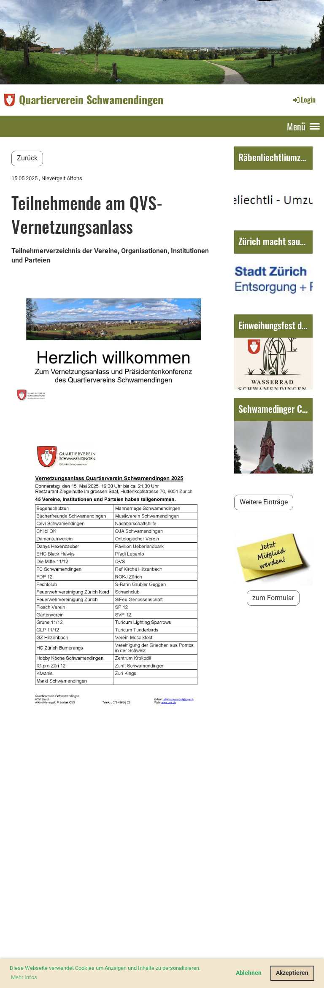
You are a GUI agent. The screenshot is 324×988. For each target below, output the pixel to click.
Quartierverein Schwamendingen (91, 99)
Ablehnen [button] (249, 973)
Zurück (27, 158)
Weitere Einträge (264, 502)
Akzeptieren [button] (292, 973)
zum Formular (273, 598)
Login (308, 100)
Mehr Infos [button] (24, 977)
